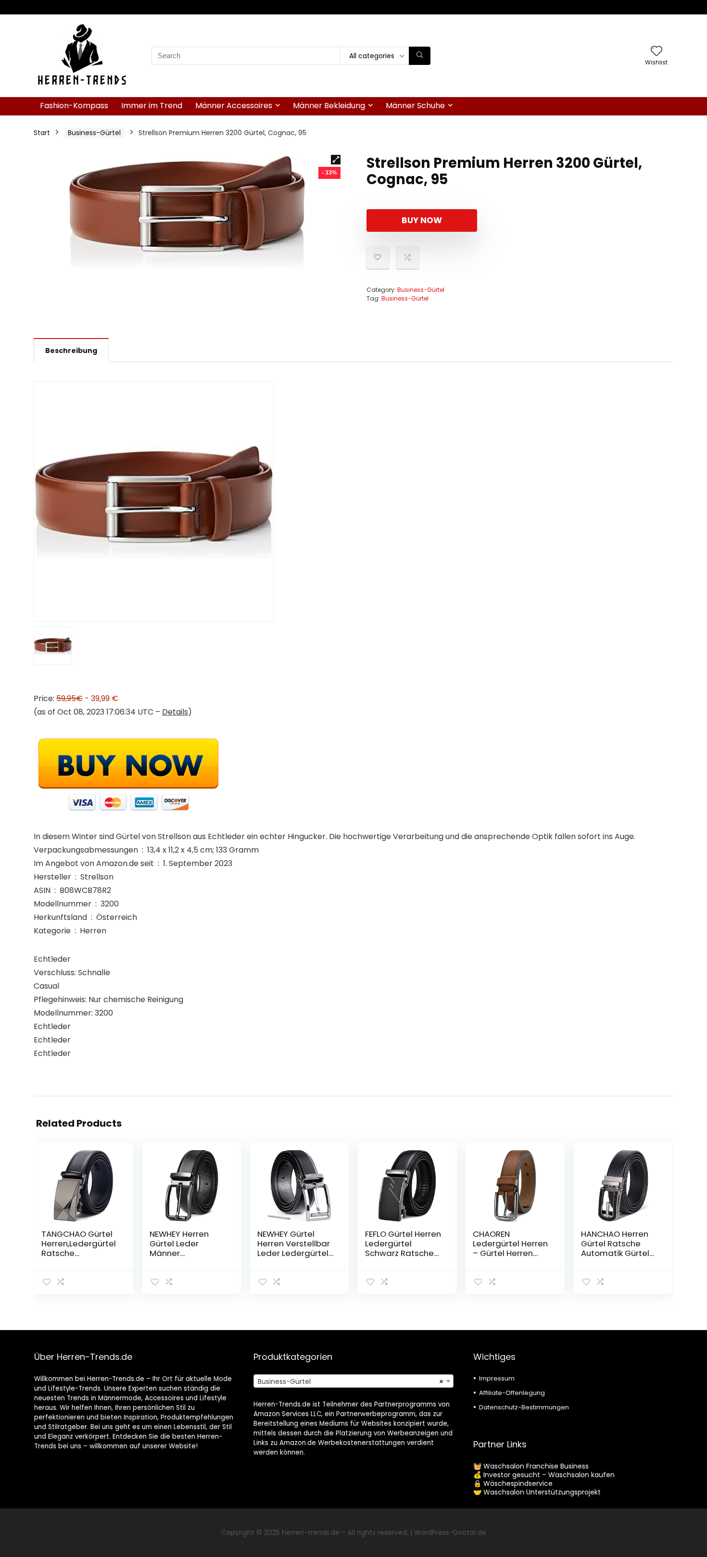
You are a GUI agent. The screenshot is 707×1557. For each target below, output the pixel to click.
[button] (336, 159)
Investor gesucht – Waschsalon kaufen (549, 1475)
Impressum (497, 1378)
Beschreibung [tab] (71, 350)
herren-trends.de (311, 1532)
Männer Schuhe (415, 105)
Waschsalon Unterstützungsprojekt (542, 1492)
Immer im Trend (151, 105)
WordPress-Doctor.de (450, 1532)
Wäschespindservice (518, 1483)
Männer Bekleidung (329, 105)
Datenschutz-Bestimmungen (524, 1407)
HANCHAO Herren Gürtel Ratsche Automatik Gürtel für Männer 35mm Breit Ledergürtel (617, 1253)
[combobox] (353, 1381)
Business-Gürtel (94, 133)
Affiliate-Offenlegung (512, 1392)
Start (42, 133)
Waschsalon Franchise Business (536, 1466)
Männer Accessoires (233, 105)
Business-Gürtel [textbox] (350, 1381)
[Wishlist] (656, 52)
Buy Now (422, 220)
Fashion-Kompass (74, 105)
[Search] (419, 56)
